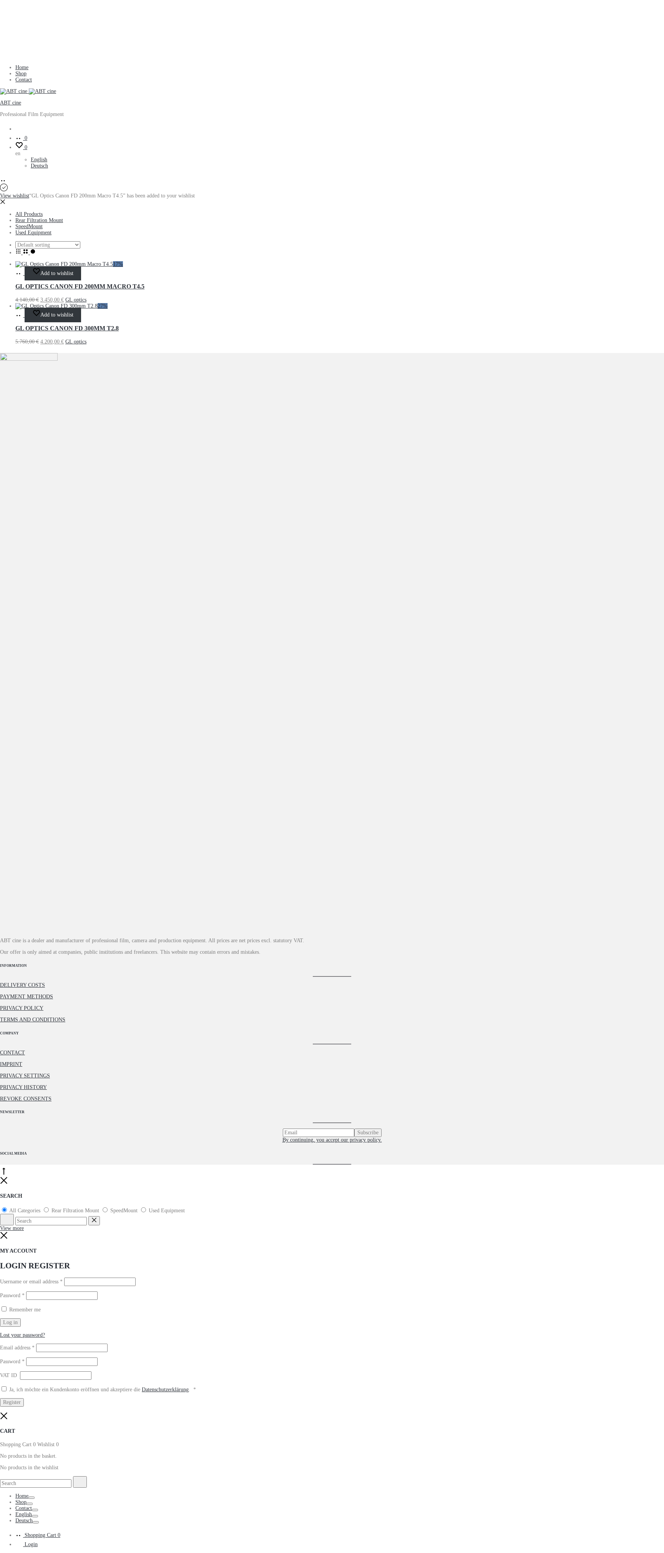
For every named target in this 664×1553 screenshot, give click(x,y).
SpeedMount (29, 226)
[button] (20, 273)
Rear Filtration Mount (39, 220)
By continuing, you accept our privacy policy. (332, 1140)
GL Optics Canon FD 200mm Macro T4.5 (79, 286)
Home (21, 67)
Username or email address (31, 1281)
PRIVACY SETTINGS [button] (25, 1076)
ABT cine (10, 103)
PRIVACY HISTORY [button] (23, 1087)
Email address (17, 1348)
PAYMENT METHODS (26, 996)
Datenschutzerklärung (165, 1389)
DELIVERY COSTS (22, 985)
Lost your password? (22, 1335)
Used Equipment (33, 232)
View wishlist (14, 196)
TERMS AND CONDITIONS (32, 1020)
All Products (29, 214)
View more (12, 1228)
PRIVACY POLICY (21, 1008)
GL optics (75, 300)
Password (12, 1295)
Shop (21, 73)
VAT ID (9, 1375)
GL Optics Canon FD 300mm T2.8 (67, 328)
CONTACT (12, 1053)
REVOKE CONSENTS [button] (25, 1099)
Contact (23, 80)
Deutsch (39, 166)
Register (12, 1402)
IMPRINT (11, 1064)
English (39, 159)
